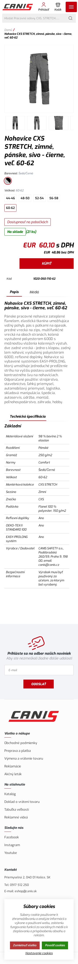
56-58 (53, 198)
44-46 (10, 198)
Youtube (10, 853)
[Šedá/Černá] (7, 180)
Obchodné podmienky (20, 743)
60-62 (10, 208)
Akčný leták (13, 774)
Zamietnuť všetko (24, 945)
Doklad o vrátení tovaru (22, 802)
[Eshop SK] (18, 7)
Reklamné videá (16, 817)
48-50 (25, 198)
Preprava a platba (17, 751)
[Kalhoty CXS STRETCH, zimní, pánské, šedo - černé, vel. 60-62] (39, 78)
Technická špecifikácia (28, 416)
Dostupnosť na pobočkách (27, 222)
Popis (14, 292)
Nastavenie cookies (39, 953)
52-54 (39, 198)
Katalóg (10, 794)
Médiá (34, 292)
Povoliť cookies (55, 945)
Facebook (11, 837)
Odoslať (38, 684)
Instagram (12, 845)
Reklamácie (12, 766)
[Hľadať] (70, 18)
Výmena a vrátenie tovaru (23, 758)
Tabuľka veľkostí (16, 809)
